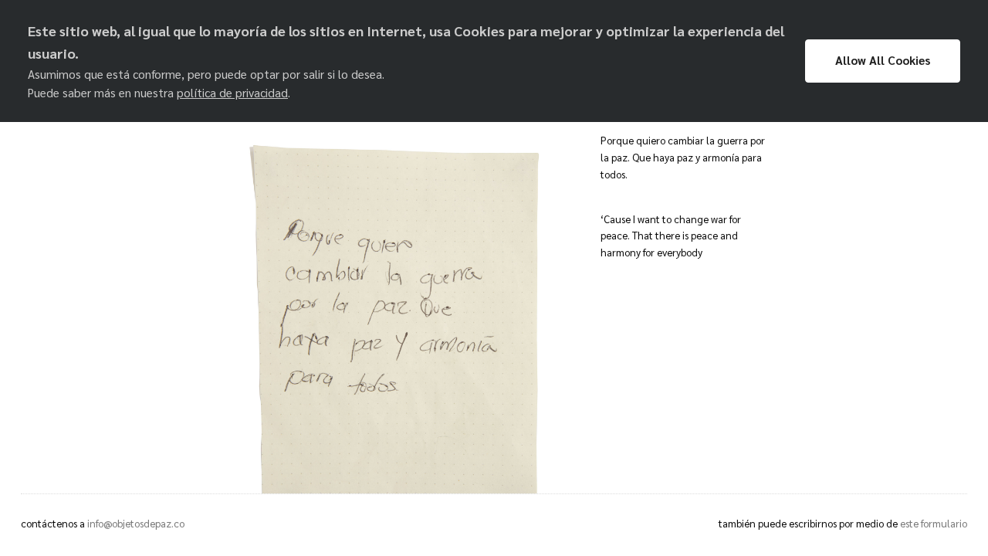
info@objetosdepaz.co (135, 523)
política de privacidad (232, 92)
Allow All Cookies (882, 60)
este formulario (933, 523)
